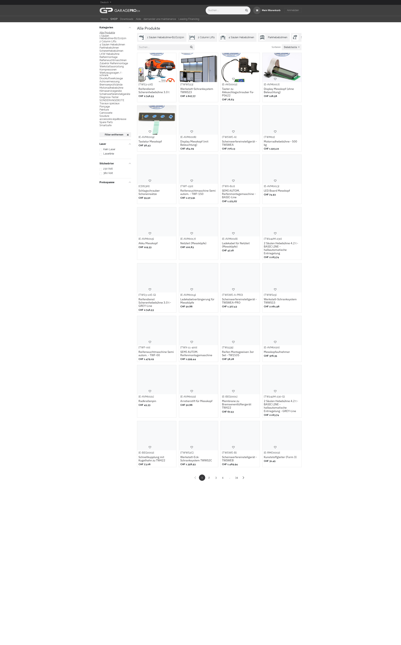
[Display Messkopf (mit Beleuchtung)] (198, 120)
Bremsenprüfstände (110, 84)
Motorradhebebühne (111, 88)
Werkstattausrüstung (111, 66)
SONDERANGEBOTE (111, 100)
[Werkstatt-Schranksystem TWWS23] (198, 67)
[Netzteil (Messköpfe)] (198, 221)
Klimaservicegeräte (110, 91)
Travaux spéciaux (109, 103)
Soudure (104, 116)
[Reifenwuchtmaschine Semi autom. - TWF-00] (156, 330)
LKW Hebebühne (109, 54)
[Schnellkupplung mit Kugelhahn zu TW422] (156, 435)
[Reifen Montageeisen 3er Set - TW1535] (240, 330)
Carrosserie (105, 113)
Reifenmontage (108, 57)
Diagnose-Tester (109, 97)
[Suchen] (246, 10)
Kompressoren (108, 69)
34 (236, 477)
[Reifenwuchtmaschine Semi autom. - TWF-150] (198, 169)
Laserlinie (108, 153)
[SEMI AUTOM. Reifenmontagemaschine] (198, 330)
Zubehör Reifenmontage (113, 63)
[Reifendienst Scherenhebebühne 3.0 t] (156, 67)
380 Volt (108, 173)
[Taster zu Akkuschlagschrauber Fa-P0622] (240, 67)
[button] (292, 47)
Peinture (104, 109)
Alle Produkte (107, 32)
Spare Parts (106, 122)
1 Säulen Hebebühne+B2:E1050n (112, 37)
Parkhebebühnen (109, 47)
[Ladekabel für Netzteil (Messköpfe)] (240, 221)
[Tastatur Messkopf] (156, 120)
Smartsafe (105, 125)
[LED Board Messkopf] (282, 169)
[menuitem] (104, 19)
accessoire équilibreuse (112, 119)
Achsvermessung (109, 81)
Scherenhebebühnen (111, 51)
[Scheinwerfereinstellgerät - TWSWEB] (240, 435)
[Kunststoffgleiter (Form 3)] (282, 435)
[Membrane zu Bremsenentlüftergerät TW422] (240, 379)
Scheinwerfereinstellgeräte (114, 94)
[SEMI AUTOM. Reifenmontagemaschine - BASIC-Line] (240, 169)
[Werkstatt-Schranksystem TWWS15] (282, 277)
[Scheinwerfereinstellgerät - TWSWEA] (240, 120)
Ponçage (104, 106)
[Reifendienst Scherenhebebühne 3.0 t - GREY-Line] (156, 277)
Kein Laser (109, 149)
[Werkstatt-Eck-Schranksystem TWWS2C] (198, 435)
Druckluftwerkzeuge (111, 78)
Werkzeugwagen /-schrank (110, 74)
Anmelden (293, 10)
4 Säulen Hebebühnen (112, 44)
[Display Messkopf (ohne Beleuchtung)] (282, 67)
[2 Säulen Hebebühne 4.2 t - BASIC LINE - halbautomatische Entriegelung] (282, 221)
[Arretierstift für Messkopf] (198, 379)
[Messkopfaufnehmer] (282, 330)
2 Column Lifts (107, 41)
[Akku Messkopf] (156, 221)
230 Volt (108, 169)
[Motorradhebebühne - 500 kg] (282, 120)
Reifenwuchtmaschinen (113, 60)
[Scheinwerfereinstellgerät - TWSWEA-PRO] (240, 277)
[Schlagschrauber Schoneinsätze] (156, 169)
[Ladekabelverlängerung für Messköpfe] (198, 277)
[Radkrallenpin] (156, 379)
